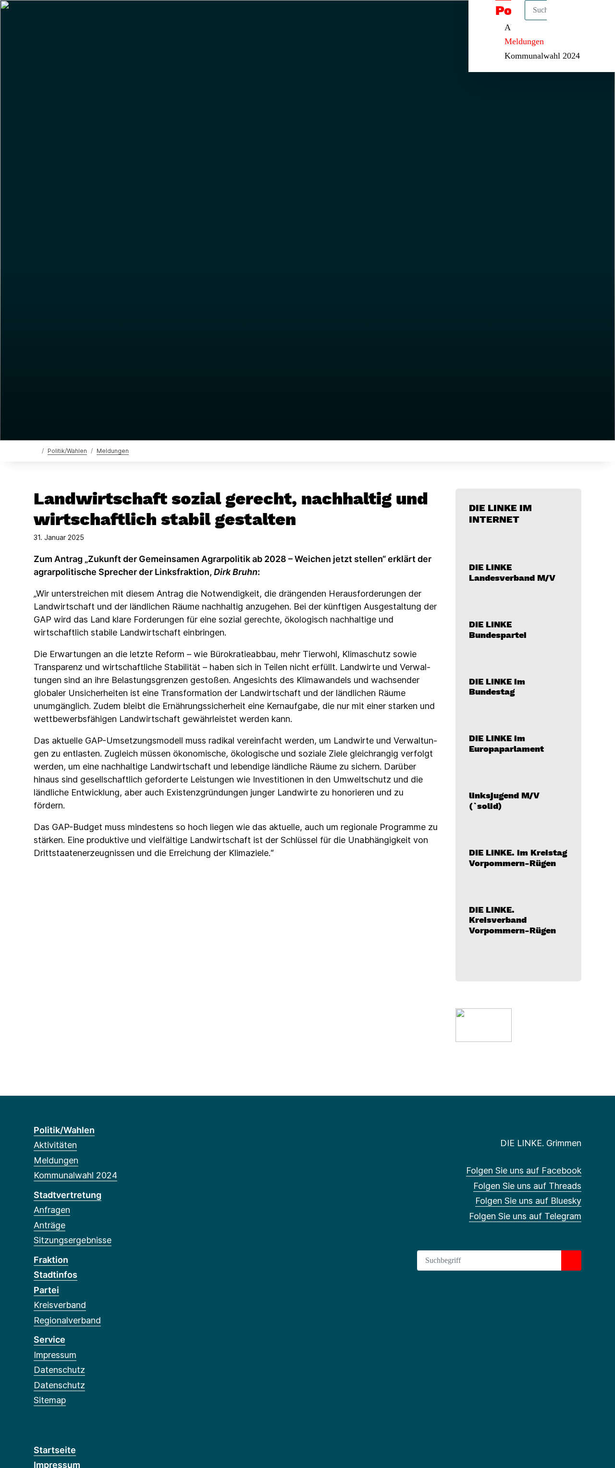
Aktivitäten (55, 1145)
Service (49, 1339)
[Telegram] (86, 20)
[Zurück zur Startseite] (36, 450)
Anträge (49, 1225)
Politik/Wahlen (67, 450)
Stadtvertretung (67, 1195)
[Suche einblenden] (566, 19)
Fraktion (51, 1260)
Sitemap (50, 1400)
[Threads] (54, 20)
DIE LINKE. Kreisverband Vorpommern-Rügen (512, 920)
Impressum (55, 1355)
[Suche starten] (571, 1260)
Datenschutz (59, 1370)
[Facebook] (39, 20)
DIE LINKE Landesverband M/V (512, 572)
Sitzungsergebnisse (72, 1240)
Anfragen (52, 1210)
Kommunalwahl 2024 (542, 56)
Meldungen (524, 41)
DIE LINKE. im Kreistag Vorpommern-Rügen (518, 857)
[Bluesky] (70, 20)
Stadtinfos (55, 1275)
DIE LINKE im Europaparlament (506, 743)
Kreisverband (60, 1305)
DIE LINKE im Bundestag (497, 686)
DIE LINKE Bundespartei (498, 629)
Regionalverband (67, 1320)
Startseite (55, 1450)
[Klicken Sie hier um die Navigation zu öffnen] (595, 19)
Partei (46, 1290)
